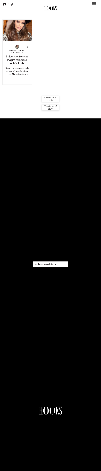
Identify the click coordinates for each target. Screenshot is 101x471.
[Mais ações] (28, 46)
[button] (94, 4)
